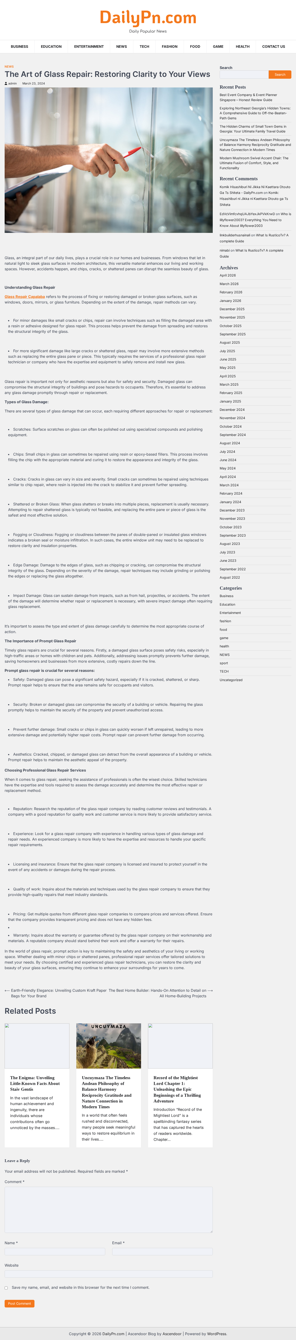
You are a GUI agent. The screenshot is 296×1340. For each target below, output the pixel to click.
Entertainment (89, 46)
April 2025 (228, 376)
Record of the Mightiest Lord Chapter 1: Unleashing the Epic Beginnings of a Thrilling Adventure (177, 1089)
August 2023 (230, 544)
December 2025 (232, 309)
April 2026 (228, 275)
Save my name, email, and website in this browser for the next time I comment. (81, 1287)
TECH (144, 46)
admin (12, 83)
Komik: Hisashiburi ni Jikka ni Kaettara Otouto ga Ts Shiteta (254, 198)
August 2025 (230, 342)
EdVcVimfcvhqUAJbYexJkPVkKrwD (247, 214)
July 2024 (227, 452)
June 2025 (228, 359)
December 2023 (232, 510)
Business (19, 46)
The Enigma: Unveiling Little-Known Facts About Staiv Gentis (35, 1083)
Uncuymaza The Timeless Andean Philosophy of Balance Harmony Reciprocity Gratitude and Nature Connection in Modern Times (255, 145)
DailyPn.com (148, 16)
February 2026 (231, 292)
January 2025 (230, 401)
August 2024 (230, 443)
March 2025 (229, 384)
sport (224, 663)
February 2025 (231, 393)
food (223, 629)
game (218, 46)
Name (11, 1243)
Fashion (169, 46)
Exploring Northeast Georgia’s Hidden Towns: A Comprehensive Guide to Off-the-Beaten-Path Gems (255, 113)
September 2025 (233, 334)
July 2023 (227, 552)
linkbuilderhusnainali (235, 235)
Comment (15, 1181)
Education (51, 46)
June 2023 (228, 560)
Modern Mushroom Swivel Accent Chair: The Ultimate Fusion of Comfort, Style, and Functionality (254, 163)
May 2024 (228, 468)
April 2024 (228, 477)
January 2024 (230, 502)
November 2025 (232, 317)
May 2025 (227, 368)
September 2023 (233, 535)
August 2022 (230, 577)
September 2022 (233, 569)
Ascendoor (172, 1333)
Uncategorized (231, 680)
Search (226, 67)
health (224, 646)
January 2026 (230, 301)
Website (11, 1265)
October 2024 (231, 426)
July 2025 (227, 351)
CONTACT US (273, 46)
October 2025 (230, 326)
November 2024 (232, 418)
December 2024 (232, 410)
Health (243, 46)
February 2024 (231, 493)
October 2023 (231, 527)
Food (195, 46)
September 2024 (233, 435)
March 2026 (229, 284)
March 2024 (229, 485)
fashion (225, 621)
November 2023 (232, 518)
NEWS (121, 46)
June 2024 (228, 460)
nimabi (225, 250)
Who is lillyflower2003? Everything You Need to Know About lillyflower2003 (255, 220)
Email (118, 1243)
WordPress (216, 1333)
